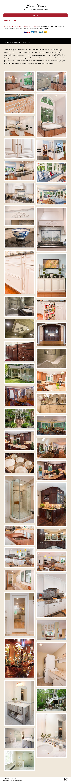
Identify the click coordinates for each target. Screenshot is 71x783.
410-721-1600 (11, 20)
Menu (35, 15)
